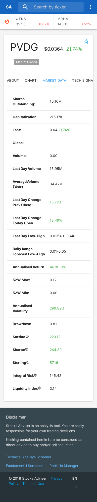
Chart (31, 80)
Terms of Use (33, 483)
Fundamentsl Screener (24, 465)
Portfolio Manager (63, 465)
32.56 (32, 21)
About (13, 80)
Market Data (54, 80)
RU (74, 487)
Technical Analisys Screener (28, 457)
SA (9, 6)
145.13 (74, 21)
